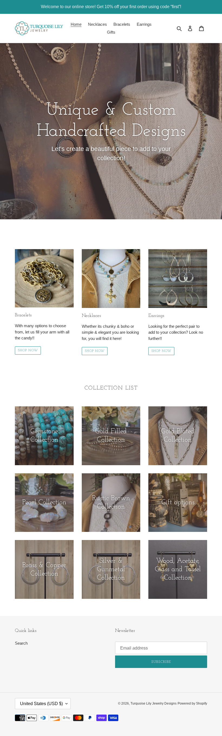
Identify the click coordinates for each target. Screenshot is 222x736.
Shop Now (28, 350)
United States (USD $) (41, 703)
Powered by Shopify (192, 703)
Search (21, 643)
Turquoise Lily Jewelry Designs (153, 703)
